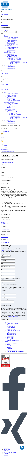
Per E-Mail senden (9, 151)
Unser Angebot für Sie (9, 52)
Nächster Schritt (5, 319)
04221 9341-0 (4, 223)
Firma (2, 263)
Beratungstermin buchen (7, 162)
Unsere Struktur (11, 41)
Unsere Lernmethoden (12, 55)
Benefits (9, 51)
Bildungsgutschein (11, 334)
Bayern (8, 344)
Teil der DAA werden (12, 47)
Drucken (3, 151)
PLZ (2, 269)
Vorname (3, 257)
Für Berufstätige (14, 64)
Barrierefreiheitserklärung (10, 452)
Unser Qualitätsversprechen (13, 44)
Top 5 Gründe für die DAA (13, 57)
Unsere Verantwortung (12, 37)
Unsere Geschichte (11, 38)
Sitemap (6, 455)
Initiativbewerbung (11, 50)
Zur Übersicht (4, 149)
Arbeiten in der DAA (9, 45)
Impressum (6, 448)
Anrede (2, 254)
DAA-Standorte (11, 68)
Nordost (9, 347)
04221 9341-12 (4, 237)
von (3, 292)
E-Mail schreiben (5, 229)
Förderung (6, 332)
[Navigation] (2, 33)
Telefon (2, 275)
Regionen (6, 341)
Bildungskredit (10, 336)
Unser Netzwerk (11, 43)
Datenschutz (7, 449)
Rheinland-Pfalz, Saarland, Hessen (15, 351)
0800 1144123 (4, 30)
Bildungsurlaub (10, 337)
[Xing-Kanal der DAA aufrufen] (14, 445)
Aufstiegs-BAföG (11, 333)
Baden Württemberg (12, 343)
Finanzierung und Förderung (14, 58)
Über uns (6, 36)
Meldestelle (6, 450)
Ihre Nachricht (4, 299)
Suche (5, 145)
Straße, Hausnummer (6, 266)
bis (2, 295)
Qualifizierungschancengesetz (14, 340)
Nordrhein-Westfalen (12, 350)
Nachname (4, 260)
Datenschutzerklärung (6, 250)
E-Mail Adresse (5, 279)
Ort (1, 272)
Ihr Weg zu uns (7, 65)
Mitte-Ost (9, 345)
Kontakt (6, 453)
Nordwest (9, 348)
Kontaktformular (11, 66)
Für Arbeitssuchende (15, 61)
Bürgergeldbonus (11, 339)
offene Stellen (10, 48)
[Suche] (1, 33)
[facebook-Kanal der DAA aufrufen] (14, 409)
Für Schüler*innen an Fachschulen (18, 62)
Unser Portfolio (10, 54)
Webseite (3, 222)
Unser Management (11, 40)
